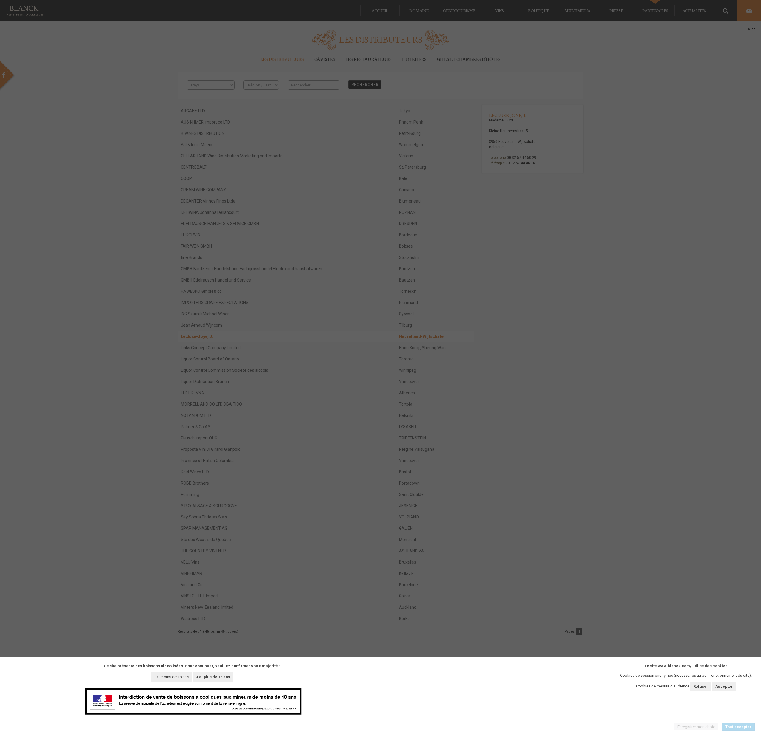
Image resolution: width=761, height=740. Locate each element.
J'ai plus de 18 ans (213, 677)
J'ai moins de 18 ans (171, 677)
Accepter (724, 686)
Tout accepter (738, 727)
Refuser (700, 686)
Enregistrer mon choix (696, 727)
